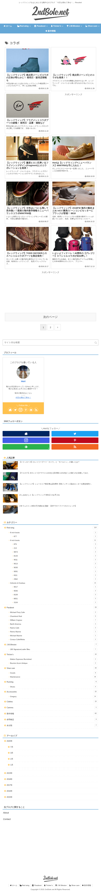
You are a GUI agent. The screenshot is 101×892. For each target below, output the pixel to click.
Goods (53, 673)
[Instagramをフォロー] (20, 410)
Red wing (52, 528)
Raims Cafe (53, 628)
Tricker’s (49, 885)
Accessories (52, 692)
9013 (55, 564)
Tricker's (52, 654)
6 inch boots (53, 540)
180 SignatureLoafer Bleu (53, 649)
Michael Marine (53, 636)
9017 (55, 587)
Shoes (53, 687)
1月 (11, 765)
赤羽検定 (52, 719)
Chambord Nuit (53, 616)
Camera (52, 707)
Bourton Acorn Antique (53, 663)
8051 (55, 599)
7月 (11, 747)
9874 (55, 552)
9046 (55, 591)
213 (55, 548)
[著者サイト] (10, 410)
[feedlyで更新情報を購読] (31, 410)
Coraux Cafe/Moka (53, 639)
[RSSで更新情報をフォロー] (36, 410)
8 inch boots (53, 533)
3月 (11, 753)
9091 (55, 571)
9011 (55, 560)
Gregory (53, 696)
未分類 (52, 725)
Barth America (53, 624)
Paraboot (52, 607)
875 (55, 544)
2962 (55, 579)
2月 (11, 759)
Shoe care (52, 668)
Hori (23, 381)
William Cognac (53, 620)
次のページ (50, 316)
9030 (55, 567)
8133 (55, 556)
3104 (55, 602)
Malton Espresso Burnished (53, 659)
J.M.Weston (52, 645)
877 (55, 536)
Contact (7, 819)
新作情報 (52, 714)
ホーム (14, 885)
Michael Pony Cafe (53, 612)
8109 (55, 595)
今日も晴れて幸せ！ (23, 397)
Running (52, 682)
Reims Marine (53, 632)
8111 (55, 575)
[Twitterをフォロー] (15, 410)
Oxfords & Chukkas (53, 583)
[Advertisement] (73, 113)
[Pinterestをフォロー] (26, 410)
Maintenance (53, 677)
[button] (96, 343)
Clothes (52, 702)
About (6, 813)
